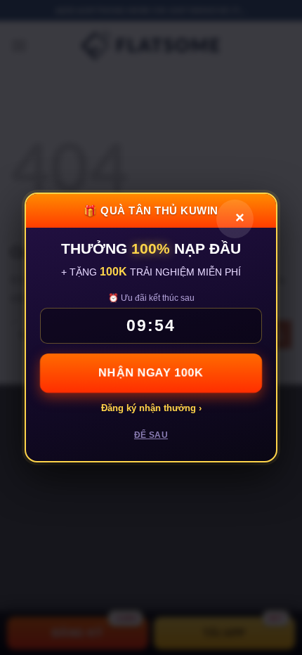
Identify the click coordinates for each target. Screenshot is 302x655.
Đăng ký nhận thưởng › (151, 408)
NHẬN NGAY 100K (151, 373)
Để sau (151, 435)
